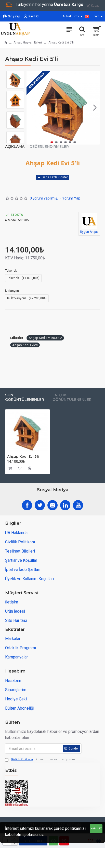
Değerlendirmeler (49, 147)
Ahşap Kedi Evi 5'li (23, 456)
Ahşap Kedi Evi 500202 (45, 338)
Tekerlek (11, 270)
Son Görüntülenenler (24, 397)
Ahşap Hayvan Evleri (28, 42)
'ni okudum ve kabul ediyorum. (43, 759)
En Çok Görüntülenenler (71, 397)
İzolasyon (12, 291)
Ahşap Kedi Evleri (25, 345)
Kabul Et (96, 828)
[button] (32, 108)
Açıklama (14, 147)
